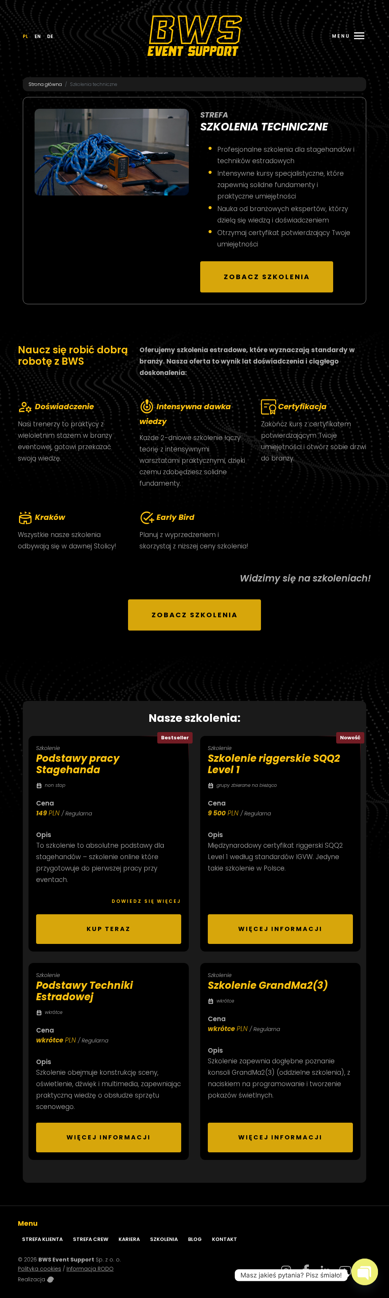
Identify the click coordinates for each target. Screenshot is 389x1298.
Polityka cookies (39, 1269)
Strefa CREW (90, 1239)
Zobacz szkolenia (267, 276)
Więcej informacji (280, 929)
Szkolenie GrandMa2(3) (268, 985)
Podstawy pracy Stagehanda (77, 764)
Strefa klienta (42, 1239)
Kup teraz (109, 929)
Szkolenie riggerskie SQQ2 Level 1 (274, 764)
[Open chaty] (364, 1272)
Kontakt (224, 1239)
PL (25, 36)
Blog (195, 1239)
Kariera (129, 1239)
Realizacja (32, 1279)
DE (50, 36)
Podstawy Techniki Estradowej (84, 991)
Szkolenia (164, 1239)
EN (38, 36)
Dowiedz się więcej (146, 901)
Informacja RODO (90, 1269)
